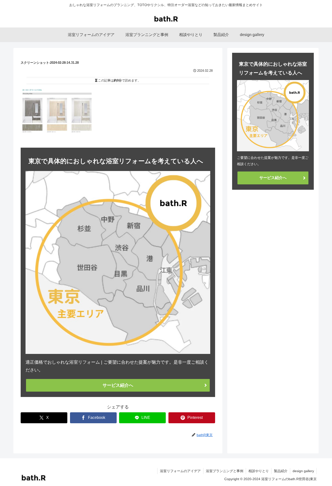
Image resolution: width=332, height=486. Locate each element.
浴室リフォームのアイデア (180, 471)
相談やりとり (258, 471)
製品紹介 (281, 471)
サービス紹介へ (118, 385)
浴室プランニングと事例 (224, 471)
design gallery (303, 471)
